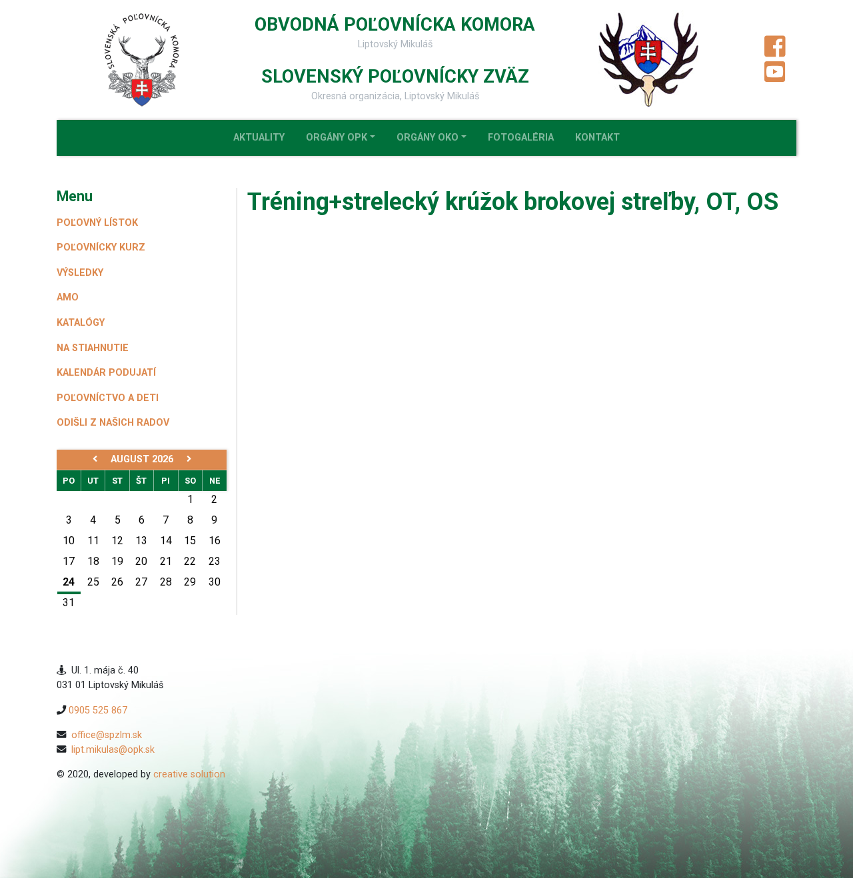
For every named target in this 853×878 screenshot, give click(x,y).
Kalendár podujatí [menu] (106, 372)
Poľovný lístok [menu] (97, 222)
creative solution (189, 774)
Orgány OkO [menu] (427, 137)
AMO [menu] (68, 297)
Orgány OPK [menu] (336, 137)
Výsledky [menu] (80, 272)
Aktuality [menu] (259, 137)
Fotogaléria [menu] (521, 137)
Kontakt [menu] (597, 137)
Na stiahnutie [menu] (93, 348)
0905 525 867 (98, 710)
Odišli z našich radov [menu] (113, 422)
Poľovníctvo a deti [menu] (108, 398)
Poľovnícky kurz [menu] (101, 247)
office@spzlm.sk (106, 735)
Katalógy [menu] (81, 322)
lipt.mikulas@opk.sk (113, 749)
